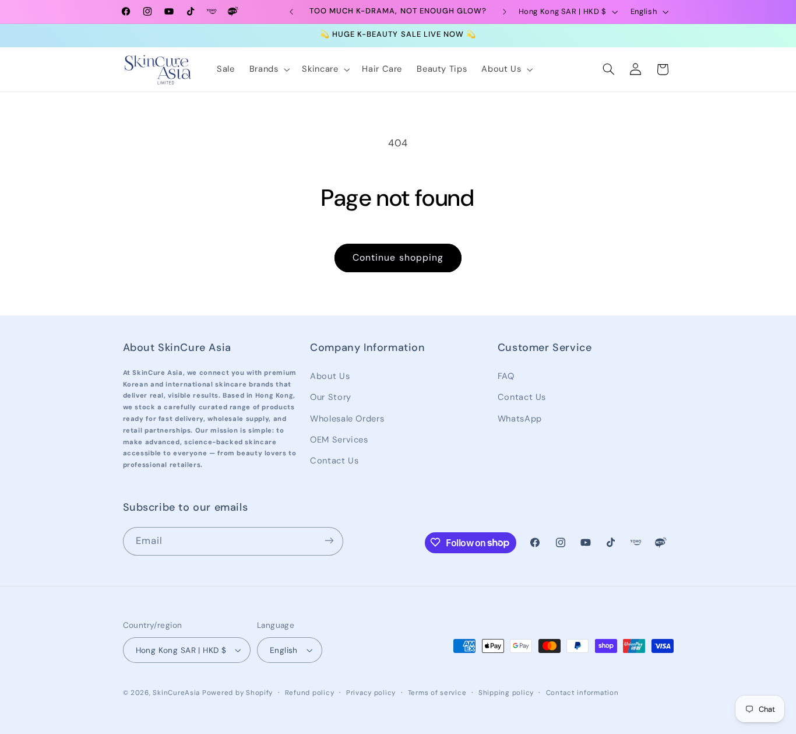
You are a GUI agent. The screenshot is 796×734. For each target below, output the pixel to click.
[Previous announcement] (291, 11)
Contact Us (334, 460)
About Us (330, 375)
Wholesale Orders (347, 418)
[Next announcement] (504, 11)
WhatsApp (520, 418)
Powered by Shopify (237, 693)
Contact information (582, 693)
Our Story (330, 396)
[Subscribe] (328, 540)
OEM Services (339, 439)
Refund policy (309, 693)
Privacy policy (371, 693)
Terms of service (437, 693)
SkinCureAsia (176, 693)
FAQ (506, 375)
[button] (268, 69)
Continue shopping (398, 257)
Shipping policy (506, 693)
